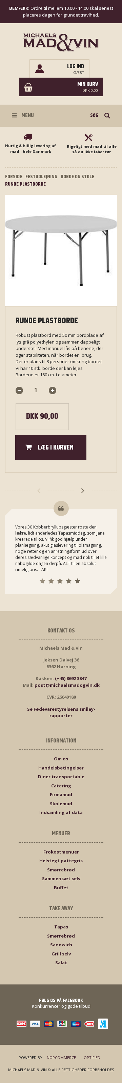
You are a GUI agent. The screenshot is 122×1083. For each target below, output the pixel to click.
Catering (61, 786)
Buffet (61, 888)
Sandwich (61, 945)
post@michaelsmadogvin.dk (67, 685)
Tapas (61, 927)
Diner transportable (61, 777)
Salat (61, 962)
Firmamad (61, 794)
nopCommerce (61, 1057)
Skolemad (61, 804)
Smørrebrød (61, 870)
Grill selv (61, 954)
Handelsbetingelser (61, 768)
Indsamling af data (61, 812)
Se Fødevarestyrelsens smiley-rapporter (61, 712)
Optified (92, 1057)
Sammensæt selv (61, 878)
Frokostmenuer (61, 852)
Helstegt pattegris (61, 861)
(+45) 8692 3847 (70, 678)
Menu (27, 115)
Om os (61, 759)
